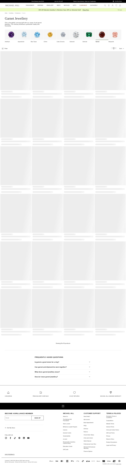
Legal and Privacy (111, 445)
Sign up (38, 418)
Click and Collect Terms (112, 430)
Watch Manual (87, 441)
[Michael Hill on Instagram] (6, 438)
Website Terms (110, 423)
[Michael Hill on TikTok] (15, 438)
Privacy (108, 436)
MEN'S (59, 5)
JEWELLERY (50, 5)
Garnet (97, 41)
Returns (86, 431)
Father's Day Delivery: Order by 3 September (84, 1)
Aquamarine (21, 41)
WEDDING (40, 5)
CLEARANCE (83, 5)
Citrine (45, 41)
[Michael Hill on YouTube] (28, 438)
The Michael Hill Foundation (67, 420)
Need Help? (87, 416)
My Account (87, 419)
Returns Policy (110, 439)
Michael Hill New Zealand (21, 462)
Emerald (85, 41)
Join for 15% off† (58, 1)
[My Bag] (120, 5)
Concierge (8, 396)
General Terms (110, 427)
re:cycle (65, 439)
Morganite (111, 41)
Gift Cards (65, 449)
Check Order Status (89, 435)
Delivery (86, 428)
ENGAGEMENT (30, 5)
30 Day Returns (74, 396)
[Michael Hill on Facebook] (10, 438)
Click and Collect (88, 438)
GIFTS (74, 5)
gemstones (17, 13)
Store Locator (66, 423)
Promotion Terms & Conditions (111, 417)
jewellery (11, 13)
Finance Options (88, 451)
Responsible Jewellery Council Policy (69, 442)
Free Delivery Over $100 (38, 1)
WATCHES (66, 5)
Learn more (118, 463)
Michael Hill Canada (32, 462)
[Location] (109, 5)
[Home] (12, 5)
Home (6, 13)
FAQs (85, 425)
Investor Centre (67, 433)
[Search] (105, 5)
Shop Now (86, 10)
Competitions (109, 420)
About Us (65, 416)
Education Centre (67, 446)
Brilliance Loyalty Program (70, 427)
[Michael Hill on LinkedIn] (24, 438)
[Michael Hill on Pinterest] (19, 438)
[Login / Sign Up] (112, 5)
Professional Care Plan (90, 444)
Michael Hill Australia (9, 462)
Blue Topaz (34, 41)
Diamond (72, 41)
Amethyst (7, 41)
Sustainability (66, 436)
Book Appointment (88, 422)
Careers (65, 430)
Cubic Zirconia (60, 41)
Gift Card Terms (110, 433)
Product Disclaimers (111, 442)
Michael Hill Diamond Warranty (110, 396)
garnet (23, 13)
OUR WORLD (93, 5)
